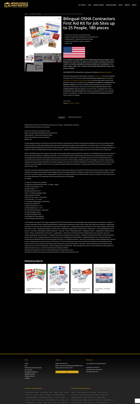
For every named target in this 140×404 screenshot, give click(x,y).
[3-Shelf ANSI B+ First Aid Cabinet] (35, 275)
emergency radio (101, 397)
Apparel (36, 392)
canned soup (93, 392)
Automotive (45, 392)
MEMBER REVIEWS (30, 374)
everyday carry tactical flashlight (79, 400)
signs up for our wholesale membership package (76, 80)
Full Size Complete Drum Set (101, 402)
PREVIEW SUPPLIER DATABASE (33, 368)
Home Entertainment (30, 402)
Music (59, 402)
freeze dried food (88, 402)
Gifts (58, 400)
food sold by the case (108, 400)
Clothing (42, 395)
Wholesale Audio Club (92, 371)
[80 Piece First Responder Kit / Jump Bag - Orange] (81, 275)
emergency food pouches (89, 397)
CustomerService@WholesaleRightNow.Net (71, 365)
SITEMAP (27, 378)
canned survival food (103, 392)
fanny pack (91, 400)
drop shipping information (31, 397)
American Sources (29, 392)
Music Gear (64, 402)
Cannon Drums (75, 395)
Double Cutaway (95, 395)
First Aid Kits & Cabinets (35, 14)
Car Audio (66, 392)
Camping (55, 392)
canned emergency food (83, 392)
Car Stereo (35, 395)
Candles (61, 392)
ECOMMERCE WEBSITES (31, 372)
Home (26, 14)
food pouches (98, 400)
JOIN (26, 365)
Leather (55, 402)
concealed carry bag (85, 395)
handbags (62, 400)
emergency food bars (76, 397)
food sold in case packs (77, 402)
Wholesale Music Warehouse (94, 369)
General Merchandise (50, 400)
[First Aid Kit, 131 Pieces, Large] (104, 275)
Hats (67, 400)
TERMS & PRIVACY (30, 376)
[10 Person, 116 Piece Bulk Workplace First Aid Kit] (58, 275)
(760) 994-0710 (64, 363)
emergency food (104, 395)
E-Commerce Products (60, 397)
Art (40, 392)
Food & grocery (40, 400)
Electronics (27, 400)
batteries (73, 392)
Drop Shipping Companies (59, 395)
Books (50, 392)
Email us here (98, 76)
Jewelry (50, 402)
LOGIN (26, 363)
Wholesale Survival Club (92, 367)
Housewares (39, 402)
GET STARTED (28, 370)
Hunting (45, 402)
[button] (59, 18)
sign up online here (105, 72)
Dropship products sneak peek (46, 397)
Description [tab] (61, 117)
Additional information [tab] (75, 117)
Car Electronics (28, 395)
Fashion (33, 400)
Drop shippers (48, 395)
